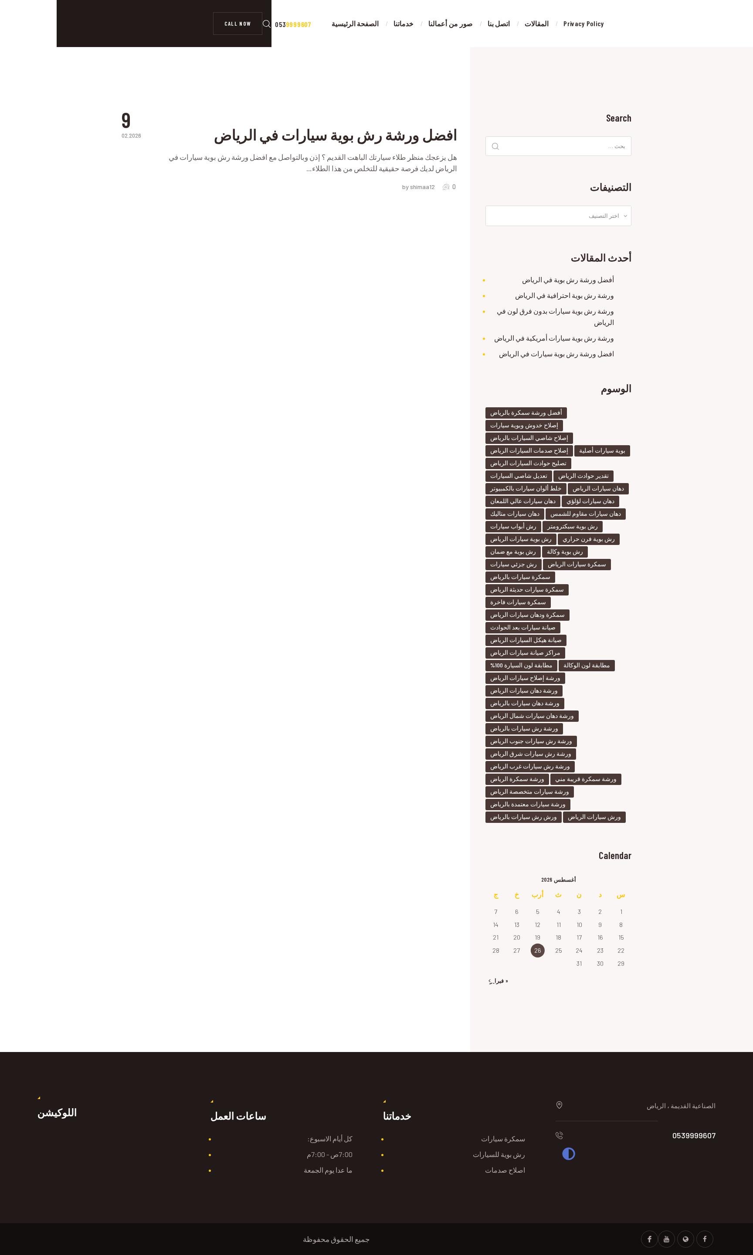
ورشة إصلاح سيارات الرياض (525, 677)
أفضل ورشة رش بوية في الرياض (568, 279)
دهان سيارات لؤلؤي (590, 500)
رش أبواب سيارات (513, 526)
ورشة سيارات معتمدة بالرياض (528, 804)
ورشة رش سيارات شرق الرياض (530, 753)
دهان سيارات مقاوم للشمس (585, 513)
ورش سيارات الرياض (594, 816)
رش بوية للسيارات (499, 1154)
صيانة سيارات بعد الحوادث (523, 627)
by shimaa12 (419, 186)
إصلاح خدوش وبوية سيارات (524, 425)
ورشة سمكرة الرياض (517, 778)
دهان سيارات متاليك (514, 513)
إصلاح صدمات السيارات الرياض (529, 450)
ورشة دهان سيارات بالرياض (525, 703)
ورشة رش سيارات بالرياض (524, 728)
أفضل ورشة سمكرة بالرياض (526, 412)
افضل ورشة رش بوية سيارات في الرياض (335, 135)
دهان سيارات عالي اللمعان (523, 500)
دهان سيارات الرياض (598, 488)
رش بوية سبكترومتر (572, 526)
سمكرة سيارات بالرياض (520, 576)
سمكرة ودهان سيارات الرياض (527, 614)
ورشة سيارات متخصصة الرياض (529, 791)
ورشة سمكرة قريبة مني (586, 778)
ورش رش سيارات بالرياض (523, 816)
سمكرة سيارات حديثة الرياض (527, 589)
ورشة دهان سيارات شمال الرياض (532, 715)
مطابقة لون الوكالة (586, 665)
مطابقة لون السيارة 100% (521, 665)
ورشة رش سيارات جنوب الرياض (531, 740)
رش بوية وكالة (565, 551)
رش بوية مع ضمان (513, 551)
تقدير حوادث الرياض (583, 475)
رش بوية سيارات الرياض (521, 538)
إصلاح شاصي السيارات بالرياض (529, 437)
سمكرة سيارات (503, 1138)
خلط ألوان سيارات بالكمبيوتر (526, 488)
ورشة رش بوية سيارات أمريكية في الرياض (554, 338)
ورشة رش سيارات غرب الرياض (530, 766)
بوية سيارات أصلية (602, 450)
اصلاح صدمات (505, 1170)
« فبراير (499, 980)
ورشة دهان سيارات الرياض (524, 690)
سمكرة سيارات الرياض (577, 564)
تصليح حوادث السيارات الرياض (528, 463)
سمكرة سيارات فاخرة (518, 602)
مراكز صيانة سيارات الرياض (525, 652)
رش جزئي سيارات (513, 564)
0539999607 (693, 1135)
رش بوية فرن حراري (589, 538)
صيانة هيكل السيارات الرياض (526, 639)
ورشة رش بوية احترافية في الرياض (564, 295)
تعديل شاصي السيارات (518, 475)
